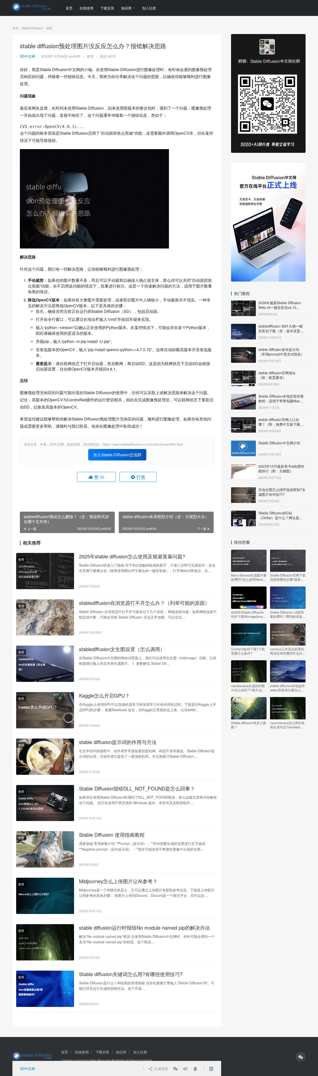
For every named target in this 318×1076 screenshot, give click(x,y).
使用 (90, 56)
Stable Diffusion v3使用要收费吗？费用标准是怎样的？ (288, 614)
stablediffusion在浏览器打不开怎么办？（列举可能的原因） (144, 602)
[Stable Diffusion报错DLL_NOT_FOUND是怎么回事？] (45, 803)
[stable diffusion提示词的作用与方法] (45, 757)
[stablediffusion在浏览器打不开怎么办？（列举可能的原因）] (45, 617)
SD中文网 (27, 56)
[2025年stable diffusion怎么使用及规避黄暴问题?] (45, 571)
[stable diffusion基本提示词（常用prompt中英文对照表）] (243, 349)
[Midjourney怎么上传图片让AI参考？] (45, 896)
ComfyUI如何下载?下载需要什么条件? (248, 651)
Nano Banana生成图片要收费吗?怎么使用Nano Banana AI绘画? (249, 577)
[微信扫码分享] (175, 1069)
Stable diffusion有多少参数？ (248, 725)
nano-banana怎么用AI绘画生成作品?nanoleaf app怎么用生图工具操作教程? (287, 725)
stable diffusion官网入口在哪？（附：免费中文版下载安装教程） (281, 424)
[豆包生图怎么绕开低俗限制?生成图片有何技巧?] (243, 490)
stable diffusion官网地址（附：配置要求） (277, 375)
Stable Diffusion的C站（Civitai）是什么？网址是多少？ (280, 517)
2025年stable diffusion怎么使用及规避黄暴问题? (132, 556)
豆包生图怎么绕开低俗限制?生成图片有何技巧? (282, 492)
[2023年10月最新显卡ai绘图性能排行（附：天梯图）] (243, 466)
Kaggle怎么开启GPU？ (104, 695)
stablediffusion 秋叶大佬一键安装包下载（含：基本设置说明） (281, 331)
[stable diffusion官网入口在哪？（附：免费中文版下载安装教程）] (243, 419)
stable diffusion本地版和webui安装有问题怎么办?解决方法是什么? (287, 688)
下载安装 (107, 7)
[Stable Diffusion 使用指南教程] (45, 849)
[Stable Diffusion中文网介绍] (243, 443)
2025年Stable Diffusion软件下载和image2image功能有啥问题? (248, 614)
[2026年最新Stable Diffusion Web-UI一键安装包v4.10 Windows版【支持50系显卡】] (243, 303)
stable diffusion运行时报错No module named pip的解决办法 (144, 927)
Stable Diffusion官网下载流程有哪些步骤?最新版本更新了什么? (288, 577)
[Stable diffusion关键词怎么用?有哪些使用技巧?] (45, 989)
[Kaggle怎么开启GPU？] (45, 710)
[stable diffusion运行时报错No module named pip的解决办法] (45, 942)
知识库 (126, 7)
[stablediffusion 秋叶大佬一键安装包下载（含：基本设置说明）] (243, 326)
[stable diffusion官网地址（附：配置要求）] (243, 373)
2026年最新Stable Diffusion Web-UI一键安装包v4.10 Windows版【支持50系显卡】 (281, 307)
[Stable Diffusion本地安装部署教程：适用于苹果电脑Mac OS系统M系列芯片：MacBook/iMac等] (243, 396)
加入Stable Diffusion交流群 (117, 454)
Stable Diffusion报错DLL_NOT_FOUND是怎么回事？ (137, 788)
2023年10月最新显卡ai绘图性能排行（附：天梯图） (281, 469)
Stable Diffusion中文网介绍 (279, 442)
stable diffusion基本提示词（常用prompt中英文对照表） (281, 352)
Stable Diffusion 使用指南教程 (112, 834)
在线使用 (86, 7)
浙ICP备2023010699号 (138, 1060)
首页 (69, 7)
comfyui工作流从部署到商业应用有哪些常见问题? (287, 651)
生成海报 (160, 1068)
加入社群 (149, 7)
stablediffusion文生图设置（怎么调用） (122, 649)
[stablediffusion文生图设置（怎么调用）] (45, 664)
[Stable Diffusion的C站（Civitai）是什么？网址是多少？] (243, 513)
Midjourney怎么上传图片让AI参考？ (118, 881)
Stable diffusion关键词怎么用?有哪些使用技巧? (131, 974)
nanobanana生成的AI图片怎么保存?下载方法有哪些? (248, 688)
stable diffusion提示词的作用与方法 (118, 742)
